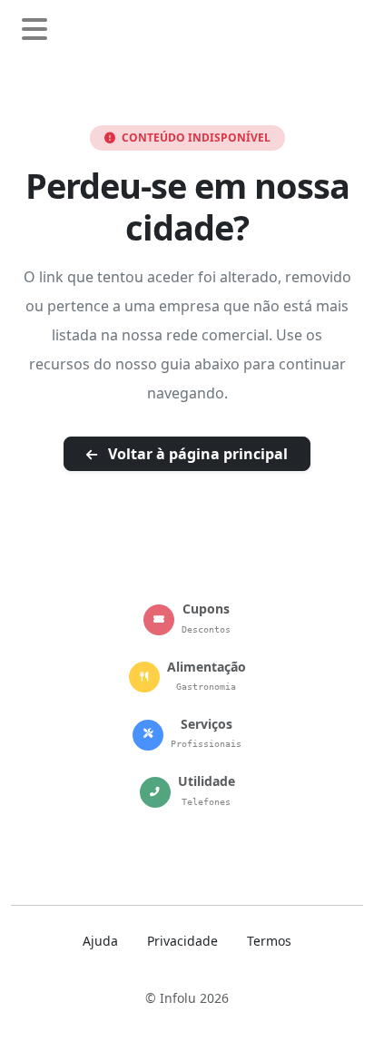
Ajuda (100, 940)
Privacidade (182, 940)
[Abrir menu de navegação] (34, 30)
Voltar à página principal (196, 454)
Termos (269, 940)
